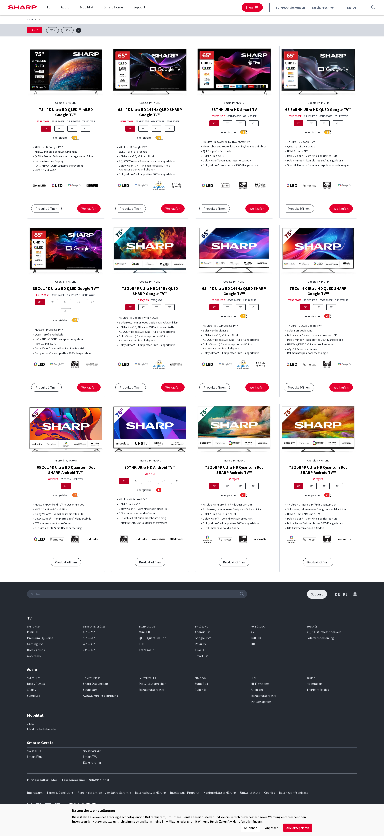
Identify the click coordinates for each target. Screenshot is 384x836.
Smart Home (113, 7)
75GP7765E (341, 300)
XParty (31, 690)
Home (30, 19)
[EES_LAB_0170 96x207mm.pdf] (243, 495)
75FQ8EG (156, 300)
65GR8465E (234, 300)
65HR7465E (157, 121)
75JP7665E (73, 121)
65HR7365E (142, 121)
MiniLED (32, 632)
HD (253, 644)
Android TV (202, 632)
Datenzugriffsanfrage (293, 793)
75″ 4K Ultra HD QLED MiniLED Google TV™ (66, 112)
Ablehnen (250, 828)
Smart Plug (35, 756)
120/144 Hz (146, 650)
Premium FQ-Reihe (40, 638)
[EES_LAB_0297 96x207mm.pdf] (327, 316)
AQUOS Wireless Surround (100, 696)
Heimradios (314, 684)
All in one (257, 690)
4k (252, 632)
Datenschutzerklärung (150, 793)
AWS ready (34, 656)
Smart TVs (90, 756)
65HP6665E (325, 116)
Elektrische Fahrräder (41, 729)
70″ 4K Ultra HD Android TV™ (149, 467)
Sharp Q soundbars (96, 684)
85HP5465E (58, 295)
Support (139, 7)
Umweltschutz (250, 793)
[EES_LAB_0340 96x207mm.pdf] (159, 138)
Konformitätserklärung (219, 793)
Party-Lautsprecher (152, 684)
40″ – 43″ (89, 644)
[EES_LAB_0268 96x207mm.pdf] (159, 490)
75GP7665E (326, 300)
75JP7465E (58, 121)
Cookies (269, 793)
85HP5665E (73, 295)
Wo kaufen (88, 208)
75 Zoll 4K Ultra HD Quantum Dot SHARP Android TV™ (234, 470)
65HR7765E (173, 121)
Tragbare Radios (318, 690)
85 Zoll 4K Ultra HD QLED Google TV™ (66, 288)
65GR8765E (249, 300)
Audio (65, 7)
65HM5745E (250, 116)
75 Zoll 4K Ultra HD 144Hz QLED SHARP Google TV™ (150, 291)
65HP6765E (341, 116)
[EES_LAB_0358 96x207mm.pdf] (75, 320)
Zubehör (200, 690)
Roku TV (200, 644)
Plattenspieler (261, 702)
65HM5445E (234, 116)
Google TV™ (203, 638)
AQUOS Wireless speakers (324, 632)
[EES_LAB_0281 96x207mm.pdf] (243, 316)
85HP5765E (88, 295)
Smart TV (201, 656)
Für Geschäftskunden (290, 7)
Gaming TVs (35, 644)
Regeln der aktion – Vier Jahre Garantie (104, 793)
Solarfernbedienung (320, 638)
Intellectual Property (184, 793)
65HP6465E (310, 116)
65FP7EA (78, 479)
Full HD (256, 638)
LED (141, 644)
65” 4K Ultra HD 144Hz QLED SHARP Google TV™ (150, 112)
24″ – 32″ (89, 650)
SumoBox (33, 696)
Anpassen (271, 828)
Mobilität (86, 7)
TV (48, 7)
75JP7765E (88, 121)
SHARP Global (99, 780)
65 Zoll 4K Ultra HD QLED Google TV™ (318, 109)
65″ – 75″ (89, 632)
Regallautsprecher (151, 690)
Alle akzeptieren (297, 828)
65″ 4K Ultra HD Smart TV (234, 109)
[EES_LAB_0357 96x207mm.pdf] (75, 138)
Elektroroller (92, 762)
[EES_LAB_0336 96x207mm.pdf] (327, 132)
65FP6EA (66, 479)
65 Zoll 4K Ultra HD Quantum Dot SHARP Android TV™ (66, 470)
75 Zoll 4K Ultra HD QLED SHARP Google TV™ (318, 291)
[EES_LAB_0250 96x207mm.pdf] (75, 495)
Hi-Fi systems (260, 684)
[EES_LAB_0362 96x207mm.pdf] (243, 132)
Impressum (35, 793)
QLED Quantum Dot (152, 638)
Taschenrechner (322, 7)
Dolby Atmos (36, 650)
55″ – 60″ (89, 638)
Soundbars (90, 690)
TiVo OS (200, 650)
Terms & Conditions (60, 793)
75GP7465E (310, 300)
